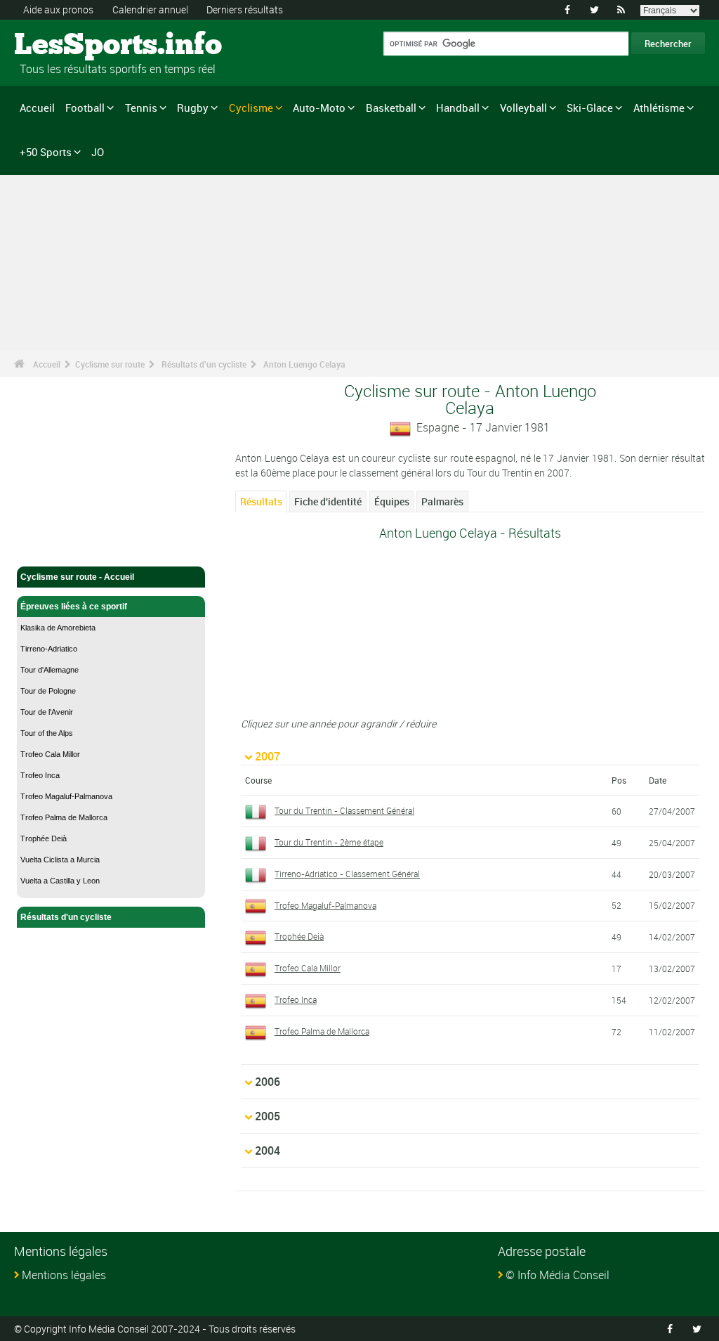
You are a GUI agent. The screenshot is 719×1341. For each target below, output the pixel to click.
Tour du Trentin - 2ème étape (329, 842)
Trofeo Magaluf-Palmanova (66, 796)
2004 (267, 1150)
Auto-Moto (319, 108)
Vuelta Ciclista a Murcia (60, 859)
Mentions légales (64, 1275)
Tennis (141, 108)
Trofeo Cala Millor (50, 754)
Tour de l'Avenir (46, 712)
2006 (267, 1081)
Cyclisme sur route (110, 364)
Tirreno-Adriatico (48, 648)
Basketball (391, 108)
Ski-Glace (590, 108)
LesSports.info (67, 45)
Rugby (193, 108)
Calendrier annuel (150, 9)
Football (85, 108)
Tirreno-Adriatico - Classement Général (347, 873)
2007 (267, 756)
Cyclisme (251, 108)
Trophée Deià (43, 838)
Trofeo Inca (40, 775)
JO (97, 152)
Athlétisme (659, 108)
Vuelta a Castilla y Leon (60, 880)
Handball (458, 108)
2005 (267, 1116)
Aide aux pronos (58, 9)
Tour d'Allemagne (49, 670)
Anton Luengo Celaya (304, 364)
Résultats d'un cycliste (203, 364)
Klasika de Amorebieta (57, 627)
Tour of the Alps (46, 733)
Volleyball (523, 108)
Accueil (37, 108)
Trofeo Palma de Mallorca (63, 817)
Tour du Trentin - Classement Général (344, 810)
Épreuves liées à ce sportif (73, 606)
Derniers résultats (244, 9)
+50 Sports (46, 152)
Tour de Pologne (48, 691)
